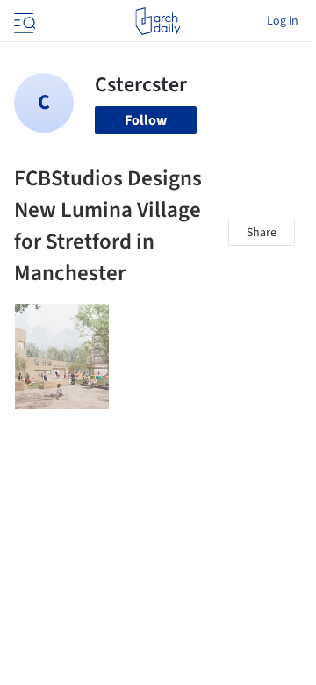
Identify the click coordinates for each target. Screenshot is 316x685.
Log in (282, 21)
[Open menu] (23, 21)
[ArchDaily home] (157, 21)
